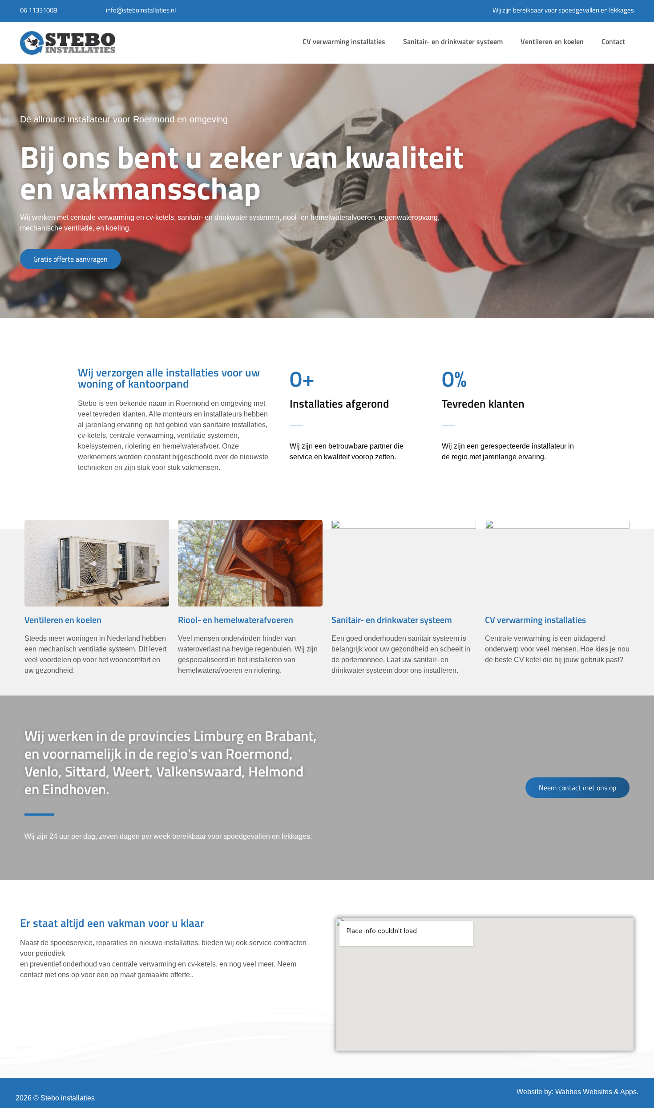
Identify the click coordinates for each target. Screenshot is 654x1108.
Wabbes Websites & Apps (596, 1092)
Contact (613, 41)
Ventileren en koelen (552, 41)
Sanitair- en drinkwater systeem (453, 41)
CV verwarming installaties (344, 41)
